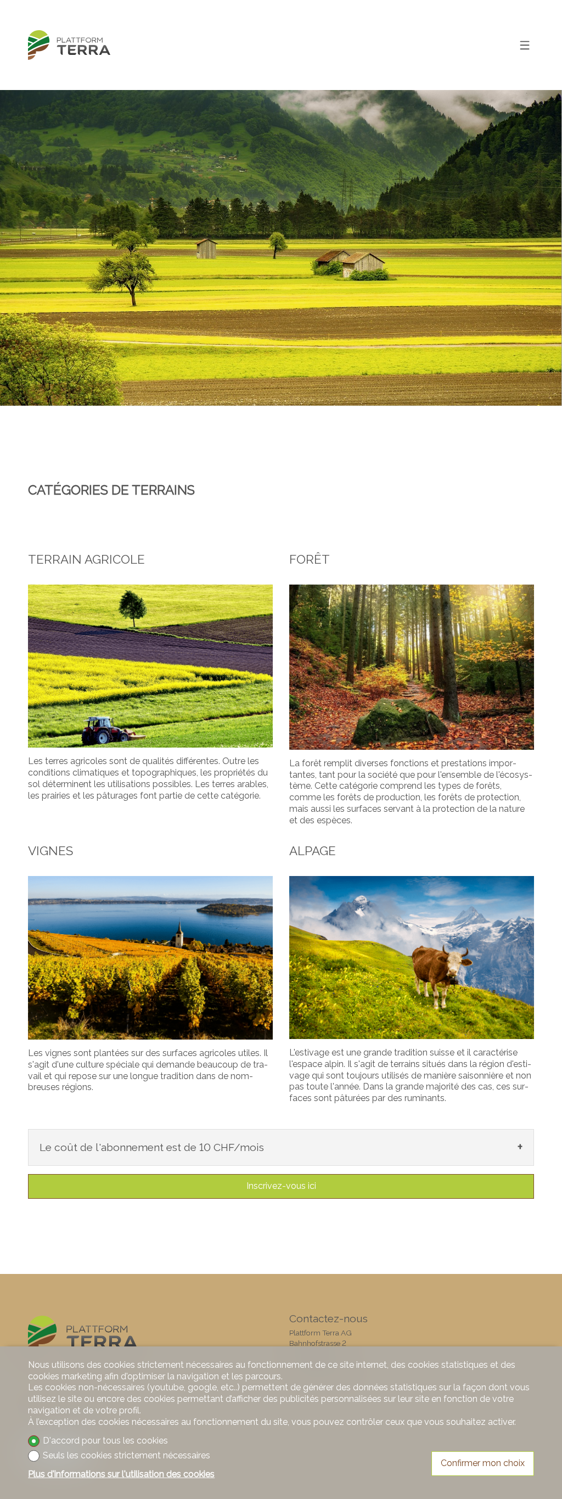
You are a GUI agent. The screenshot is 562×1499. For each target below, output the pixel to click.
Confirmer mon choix (483, 1463)
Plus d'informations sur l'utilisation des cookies (121, 1474)
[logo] (69, 45)
